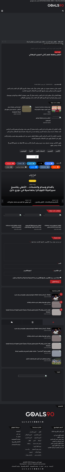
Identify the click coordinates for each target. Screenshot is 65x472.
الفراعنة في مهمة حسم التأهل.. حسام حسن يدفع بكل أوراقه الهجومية (12, 110)
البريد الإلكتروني (57, 270)
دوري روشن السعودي (36, 449)
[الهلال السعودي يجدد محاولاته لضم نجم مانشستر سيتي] (52, 219)
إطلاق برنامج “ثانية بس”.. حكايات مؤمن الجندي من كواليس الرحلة (42, 41)
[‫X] (41, 422)
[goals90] (56, 5)
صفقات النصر (40, 151)
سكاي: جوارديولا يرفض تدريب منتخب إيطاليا (39, 302)
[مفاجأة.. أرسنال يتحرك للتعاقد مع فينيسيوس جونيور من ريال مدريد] (56, 297)
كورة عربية (52, 48)
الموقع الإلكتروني (27, 270)
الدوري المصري (28, 437)
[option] (32, 189)
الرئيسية (58, 48)
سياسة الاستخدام (16, 444)
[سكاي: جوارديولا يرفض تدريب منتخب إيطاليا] (56, 304)
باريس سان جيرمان (37, 443)
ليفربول (31, 452)
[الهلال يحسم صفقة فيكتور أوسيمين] (56, 120)
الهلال (29, 440)
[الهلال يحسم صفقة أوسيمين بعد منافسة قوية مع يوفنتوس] (32, 219)
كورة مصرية (32, 181)
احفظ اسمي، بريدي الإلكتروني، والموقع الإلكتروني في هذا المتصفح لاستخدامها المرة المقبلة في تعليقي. (36, 277)
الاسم (59, 263)
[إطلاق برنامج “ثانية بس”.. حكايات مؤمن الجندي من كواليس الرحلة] (56, 353)
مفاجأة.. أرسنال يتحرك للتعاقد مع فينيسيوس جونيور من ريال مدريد (32, 295)
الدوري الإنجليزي (37, 434)
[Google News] (32, 156)
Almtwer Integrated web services (36, 464)
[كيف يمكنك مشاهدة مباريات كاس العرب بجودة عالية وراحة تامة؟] (56, 109)
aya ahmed (57, 84)
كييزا (30, 151)
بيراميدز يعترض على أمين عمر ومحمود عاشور (38, 359)
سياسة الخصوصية (16, 439)
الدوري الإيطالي (28, 434)
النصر (57, 151)
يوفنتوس (22, 151)
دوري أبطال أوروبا (37, 446)
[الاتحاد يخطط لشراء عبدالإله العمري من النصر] (12, 219)
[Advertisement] (32, 26)
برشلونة (29, 443)
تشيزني (50, 151)
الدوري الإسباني (33, 431)
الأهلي (40, 431)
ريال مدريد (27, 449)
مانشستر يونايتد (29, 455)
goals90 (25, 462)
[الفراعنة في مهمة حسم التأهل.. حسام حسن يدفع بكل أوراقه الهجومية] (26, 109)
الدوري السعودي (37, 437)
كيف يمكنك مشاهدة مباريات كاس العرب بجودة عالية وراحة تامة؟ (42, 110)
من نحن (18, 434)
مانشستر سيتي (38, 455)
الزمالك (39, 440)
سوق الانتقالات (38, 452)
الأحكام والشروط (16, 442)
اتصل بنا (18, 436)
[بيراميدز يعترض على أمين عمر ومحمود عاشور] (56, 361)
